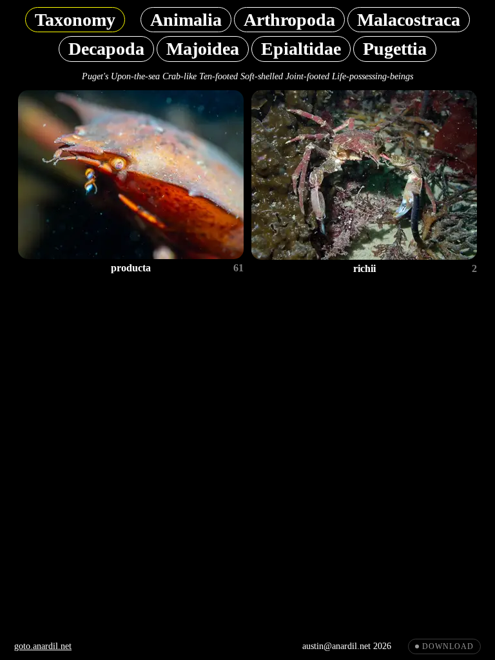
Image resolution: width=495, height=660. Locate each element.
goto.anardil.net (43, 646)
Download (448, 646)
